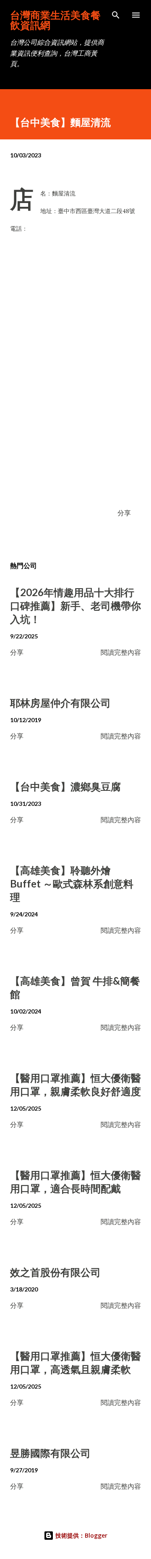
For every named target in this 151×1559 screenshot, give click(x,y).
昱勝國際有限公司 (50, 1453)
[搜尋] (116, 15)
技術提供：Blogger (80, 1535)
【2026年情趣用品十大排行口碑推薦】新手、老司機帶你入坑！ (75, 605)
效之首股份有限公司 (55, 1272)
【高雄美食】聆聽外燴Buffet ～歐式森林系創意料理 (71, 883)
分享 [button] (124, 513)
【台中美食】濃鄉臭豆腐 (65, 786)
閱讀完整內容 (121, 652)
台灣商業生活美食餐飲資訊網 (55, 20)
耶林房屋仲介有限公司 (60, 703)
